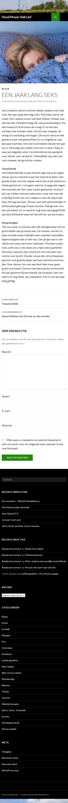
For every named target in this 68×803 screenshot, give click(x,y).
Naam (6, 396)
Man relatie (8, 666)
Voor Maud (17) (10, 513)
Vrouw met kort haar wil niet (40, 567)
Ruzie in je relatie (34, 548)
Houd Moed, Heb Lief (17, 17)
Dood (5, 622)
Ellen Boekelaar (23, 101)
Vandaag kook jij (10, 722)
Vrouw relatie (9, 728)
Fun (4, 641)
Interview (7, 647)
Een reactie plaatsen (44, 101)
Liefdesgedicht (10, 660)
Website (7, 425)
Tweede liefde (10, 301)
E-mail (6, 410)
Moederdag (8, 679)
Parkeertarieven (34, 554)
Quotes (6, 697)
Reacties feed (9, 764)
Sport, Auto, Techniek (14, 710)
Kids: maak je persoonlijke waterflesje (45, 561)
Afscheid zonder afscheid (15, 507)
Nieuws (6, 685)
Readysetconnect (11, 548)
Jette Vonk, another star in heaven (20, 526)
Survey (5, 716)
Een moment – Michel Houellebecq (20, 501)
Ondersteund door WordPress (35, 794)
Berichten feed (10, 757)
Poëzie (5, 691)
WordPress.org (10, 770)
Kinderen (7, 654)
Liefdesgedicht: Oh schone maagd (39, 573)
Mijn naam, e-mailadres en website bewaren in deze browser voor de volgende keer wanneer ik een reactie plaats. (32, 444)
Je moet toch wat (11, 519)
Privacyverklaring (10, 794)
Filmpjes (6, 635)
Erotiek (6, 629)
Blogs (5, 89)
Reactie (6, 351)
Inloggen (7, 751)
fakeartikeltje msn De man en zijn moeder (26, 314)
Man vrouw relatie (11, 672)
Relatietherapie (10, 703)
